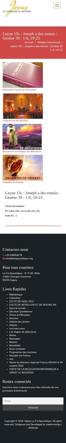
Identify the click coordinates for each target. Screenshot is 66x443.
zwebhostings (53, 424)
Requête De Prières (19, 355)
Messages (14, 338)
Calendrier (14, 298)
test (11, 359)
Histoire (13, 325)
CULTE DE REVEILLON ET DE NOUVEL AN (32, 304)
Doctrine (13, 318)
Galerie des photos (19, 321)
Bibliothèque (16, 294)
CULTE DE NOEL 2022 (21, 301)
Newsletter (15, 345)
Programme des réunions (23, 352)
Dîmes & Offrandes (19, 315)
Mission (13, 342)
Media (12, 335)
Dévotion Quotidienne (20, 311)
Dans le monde (17, 308)
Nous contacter (17, 348)
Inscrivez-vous (17, 328)
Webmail (33, 427)
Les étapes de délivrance (22, 331)
